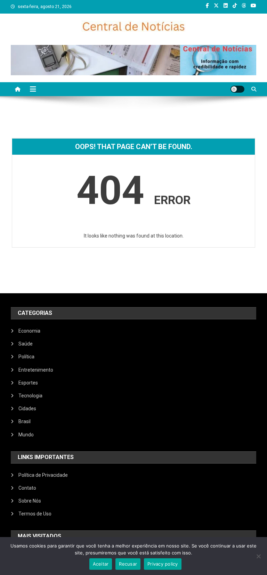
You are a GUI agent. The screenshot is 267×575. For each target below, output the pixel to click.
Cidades (27, 408)
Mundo (26, 434)
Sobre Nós (29, 501)
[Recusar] (258, 556)
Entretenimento (35, 370)
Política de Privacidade (43, 475)
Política (26, 356)
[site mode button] (237, 89)
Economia (29, 331)
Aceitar (101, 564)
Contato (27, 488)
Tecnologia (30, 395)
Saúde (25, 344)
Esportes (28, 383)
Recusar (128, 564)
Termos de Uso (34, 513)
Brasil (24, 421)
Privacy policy (162, 564)
